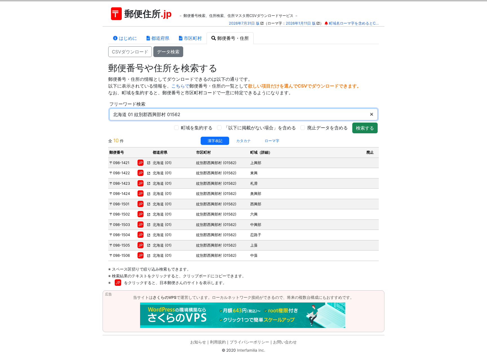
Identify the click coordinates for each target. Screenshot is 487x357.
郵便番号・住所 (232, 38)
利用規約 (218, 342)
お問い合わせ (285, 342)
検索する (365, 128)
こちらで (180, 86)
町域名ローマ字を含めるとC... (354, 23)
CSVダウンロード (130, 52)
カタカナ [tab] (243, 140)
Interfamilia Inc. (251, 350)
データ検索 (168, 52)
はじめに (127, 38)
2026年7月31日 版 (244, 23)
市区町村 (192, 38)
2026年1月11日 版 (301, 23)
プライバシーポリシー (249, 342)
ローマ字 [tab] (272, 140)
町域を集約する (196, 127)
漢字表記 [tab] (215, 140)
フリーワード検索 (127, 104)
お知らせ (198, 342)
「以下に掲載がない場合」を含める (260, 127)
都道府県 (159, 38)
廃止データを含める (327, 127)
